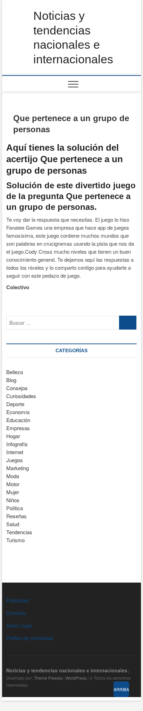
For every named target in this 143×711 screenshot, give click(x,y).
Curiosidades (21, 396)
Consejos (17, 388)
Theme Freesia (48, 678)
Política (14, 508)
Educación (18, 420)
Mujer (12, 492)
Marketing (17, 468)
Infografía (16, 444)
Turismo (15, 540)
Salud (12, 524)
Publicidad (17, 600)
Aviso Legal (19, 625)
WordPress (76, 678)
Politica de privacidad (29, 637)
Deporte (15, 404)
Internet (14, 452)
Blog (11, 380)
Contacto (16, 612)
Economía (18, 412)
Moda (12, 476)
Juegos (14, 460)
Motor (12, 484)
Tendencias (19, 532)
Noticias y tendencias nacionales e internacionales (73, 37)
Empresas (18, 428)
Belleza (14, 372)
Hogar (13, 436)
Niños (12, 500)
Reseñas (16, 516)
